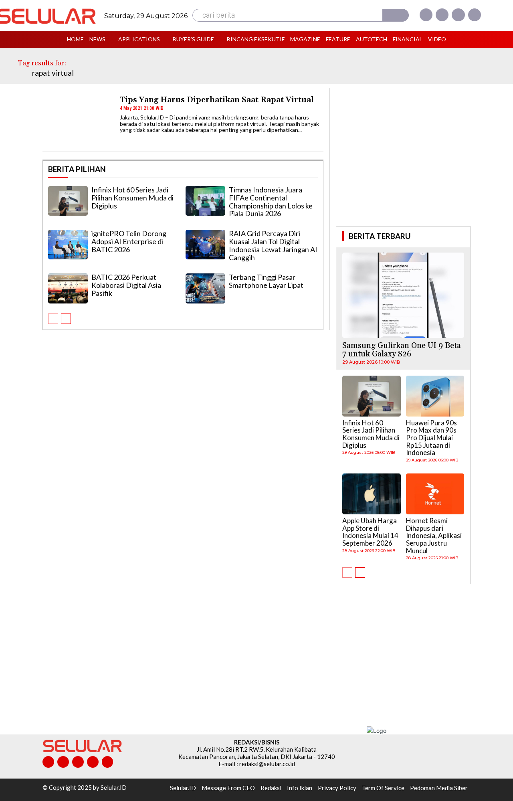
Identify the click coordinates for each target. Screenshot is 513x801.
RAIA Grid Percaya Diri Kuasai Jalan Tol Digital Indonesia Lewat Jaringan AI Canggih (273, 245)
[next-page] (66, 319)
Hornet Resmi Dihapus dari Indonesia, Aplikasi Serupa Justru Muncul (434, 535)
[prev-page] (53, 319)
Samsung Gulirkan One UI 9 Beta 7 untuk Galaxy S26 (401, 350)
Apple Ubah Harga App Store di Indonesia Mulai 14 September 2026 (370, 531)
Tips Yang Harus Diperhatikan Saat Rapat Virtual (217, 100)
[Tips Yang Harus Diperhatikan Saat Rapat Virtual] (77, 120)
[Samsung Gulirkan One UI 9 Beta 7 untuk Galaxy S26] (403, 295)
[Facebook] (426, 14)
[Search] (395, 15)
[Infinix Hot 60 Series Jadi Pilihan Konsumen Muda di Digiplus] (68, 201)
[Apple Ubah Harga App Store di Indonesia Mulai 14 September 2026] (371, 493)
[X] (458, 14)
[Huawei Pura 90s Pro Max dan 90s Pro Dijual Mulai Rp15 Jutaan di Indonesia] (435, 396)
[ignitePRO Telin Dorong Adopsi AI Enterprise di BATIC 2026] (68, 244)
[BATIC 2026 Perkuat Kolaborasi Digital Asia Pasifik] (68, 288)
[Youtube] (474, 14)
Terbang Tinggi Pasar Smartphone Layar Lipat (266, 281)
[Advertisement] (403, 156)
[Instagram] (442, 14)
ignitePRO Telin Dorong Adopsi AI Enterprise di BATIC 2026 (128, 241)
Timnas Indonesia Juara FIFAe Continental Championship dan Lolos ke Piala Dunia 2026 (271, 201)
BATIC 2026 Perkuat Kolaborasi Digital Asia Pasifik (126, 285)
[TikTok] (78, 762)
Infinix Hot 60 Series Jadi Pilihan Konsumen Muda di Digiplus (132, 197)
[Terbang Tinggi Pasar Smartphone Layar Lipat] (205, 288)
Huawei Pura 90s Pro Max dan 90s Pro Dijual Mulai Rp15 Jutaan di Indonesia (431, 438)
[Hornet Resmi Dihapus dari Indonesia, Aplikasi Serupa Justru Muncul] (435, 493)
